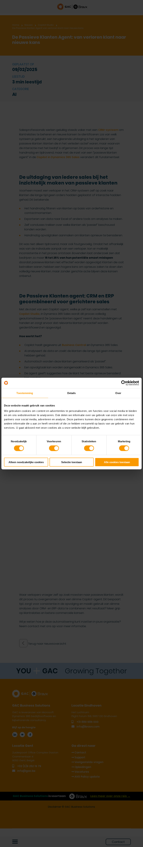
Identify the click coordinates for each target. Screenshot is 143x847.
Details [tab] (71, 392)
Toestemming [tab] (24, 392)
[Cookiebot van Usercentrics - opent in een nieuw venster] (123, 382)
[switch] (54, 448)
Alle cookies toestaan (117, 462)
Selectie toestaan (71, 462)
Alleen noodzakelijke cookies (26, 462)
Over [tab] (118, 392)
